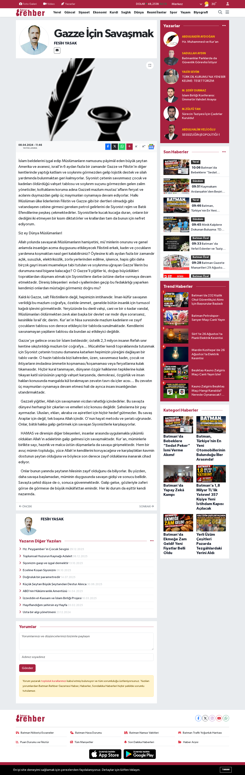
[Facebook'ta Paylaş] (108, 147)
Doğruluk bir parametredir (42, 577)
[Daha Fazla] (129, 147)
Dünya (139, 12)
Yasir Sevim (190, 72)
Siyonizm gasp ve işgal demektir (46, 563)
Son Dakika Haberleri (141, 742)
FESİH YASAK (65, 43)
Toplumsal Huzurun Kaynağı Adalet (48, 556)
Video (51, 3)
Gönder (27, 668)
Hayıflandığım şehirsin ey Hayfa (45, 605)
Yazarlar (70, 3)
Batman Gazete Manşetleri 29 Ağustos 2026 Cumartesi (208, 265)
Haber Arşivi (190, 742)
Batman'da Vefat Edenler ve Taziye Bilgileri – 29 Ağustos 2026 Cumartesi (208, 246)
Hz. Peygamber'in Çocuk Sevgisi (46, 549)
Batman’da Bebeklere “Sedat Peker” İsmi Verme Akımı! (204, 170)
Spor (173, 12)
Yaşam (185, 12)
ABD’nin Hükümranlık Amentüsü (45, 591)
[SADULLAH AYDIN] (171, 57)
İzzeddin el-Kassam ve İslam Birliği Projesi (52, 598)
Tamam (225, 769)
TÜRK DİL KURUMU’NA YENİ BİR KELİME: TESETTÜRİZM (203, 79)
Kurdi (114, 12)
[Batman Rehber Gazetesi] (30, 12)
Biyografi (201, 12)
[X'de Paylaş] (114, 147)
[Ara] (220, 12)
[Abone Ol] (151, 146)
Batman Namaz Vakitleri (144, 732)
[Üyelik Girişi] (226, 4)
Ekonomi (99, 12)
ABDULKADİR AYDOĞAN (198, 36)
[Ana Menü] (227, 12)
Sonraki (145, 506)
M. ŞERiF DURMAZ (194, 90)
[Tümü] (224, 25)
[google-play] (140, 754)
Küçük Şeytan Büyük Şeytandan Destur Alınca (55, 584)
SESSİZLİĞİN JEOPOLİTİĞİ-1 (201, 134)
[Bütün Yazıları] (152, 541)
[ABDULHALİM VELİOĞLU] (171, 132)
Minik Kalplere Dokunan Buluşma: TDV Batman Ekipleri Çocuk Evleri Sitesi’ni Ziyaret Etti (207, 227)
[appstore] (105, 754)
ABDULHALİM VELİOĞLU (198, 129)
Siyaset (84, 12)
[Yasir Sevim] (171, 76)
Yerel (57, 12)
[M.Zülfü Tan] (171, 113)
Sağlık (126, 12)
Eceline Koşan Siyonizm (39, 570)
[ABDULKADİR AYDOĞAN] (171, 39)
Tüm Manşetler (83, 742)
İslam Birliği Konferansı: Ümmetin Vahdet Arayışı (199, 97)
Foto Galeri (30, 3)
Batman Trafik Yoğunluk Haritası (202, 732)
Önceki (27, 506)
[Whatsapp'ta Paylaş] (122, 147)
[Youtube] (219, 718)
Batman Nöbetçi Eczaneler (37, 732)
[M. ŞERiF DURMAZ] (171, 95)
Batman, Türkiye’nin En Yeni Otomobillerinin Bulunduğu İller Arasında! (204, 208)
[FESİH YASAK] (34, 40)
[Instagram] (212, 718)
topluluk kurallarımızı (54, 681)
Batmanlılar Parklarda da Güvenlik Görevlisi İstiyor (199, 60)
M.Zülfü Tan (191, 109)
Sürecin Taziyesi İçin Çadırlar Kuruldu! (202, 116)
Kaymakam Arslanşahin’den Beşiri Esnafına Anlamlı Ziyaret (208, 189)
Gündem (198, 181)
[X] (205, 718)
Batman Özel (201, 238)
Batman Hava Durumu (88, 732)
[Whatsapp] (226, 718)
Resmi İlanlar (157, 12)
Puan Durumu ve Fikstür (34, 742)
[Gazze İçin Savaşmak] (86, 99)
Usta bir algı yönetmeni (39, 612)
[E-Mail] (57, 50)
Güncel (69, 12)
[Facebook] (198, 718)
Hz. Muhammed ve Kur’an (200, 41)
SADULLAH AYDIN (194, 53)
